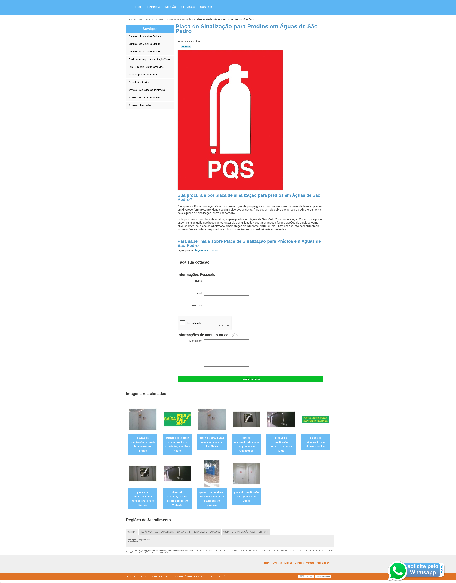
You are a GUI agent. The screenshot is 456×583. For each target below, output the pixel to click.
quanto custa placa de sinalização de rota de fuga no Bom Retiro (177, 444)
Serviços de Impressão (140, 105)
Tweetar (186, 46)
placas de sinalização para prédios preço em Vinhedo (177, 498)
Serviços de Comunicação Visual (144, 97)
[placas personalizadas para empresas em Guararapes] (246, 419)
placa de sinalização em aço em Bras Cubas (246, 496)
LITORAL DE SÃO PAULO (244, 532)
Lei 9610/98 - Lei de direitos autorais (153, 552)
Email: (200, 293)
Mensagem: (196, 340)
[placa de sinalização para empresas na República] (211, 419)
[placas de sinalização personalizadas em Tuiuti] (281, 419)
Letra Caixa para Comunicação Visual (147, 67)
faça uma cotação (206, 250)
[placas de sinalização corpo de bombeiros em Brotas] (142, 419)
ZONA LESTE (167, 532)
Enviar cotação (251, 379)
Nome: (199, 280)
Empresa (153, 7)
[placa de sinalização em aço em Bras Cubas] (246, 473)
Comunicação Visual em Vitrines (144, 51)
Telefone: (198, 305)
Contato (206, 7)
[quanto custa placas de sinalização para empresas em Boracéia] (211, 473)
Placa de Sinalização (139, 82)
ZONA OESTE (200, 532)
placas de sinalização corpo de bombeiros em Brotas (143, 444)
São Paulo (263, 532)
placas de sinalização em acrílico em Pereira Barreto (143, 498)
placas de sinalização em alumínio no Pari (315, 442)
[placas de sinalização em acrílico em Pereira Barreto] (142, 473)
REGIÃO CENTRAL (149, 532)
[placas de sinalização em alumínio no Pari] (315, 419)
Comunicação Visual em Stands (144, 44)
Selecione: (132, 532)
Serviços (188, 7)
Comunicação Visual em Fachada (145, 36)
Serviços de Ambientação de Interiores (147, 90)
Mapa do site (323, 562)
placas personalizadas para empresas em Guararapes (246, 444)
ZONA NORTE (183, 532)
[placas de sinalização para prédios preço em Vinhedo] (177, 473)
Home (138, 7)
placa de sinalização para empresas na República (212, 442)
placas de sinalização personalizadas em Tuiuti (281, 444)
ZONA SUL (215, 532)
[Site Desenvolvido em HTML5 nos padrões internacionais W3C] (306, 576)
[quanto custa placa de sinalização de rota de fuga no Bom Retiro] (177, 419)
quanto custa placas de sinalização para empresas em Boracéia (212, 498)
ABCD (226, 532)
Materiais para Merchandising (143, 74)
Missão (170, 7)
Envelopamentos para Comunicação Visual (149, 59)
